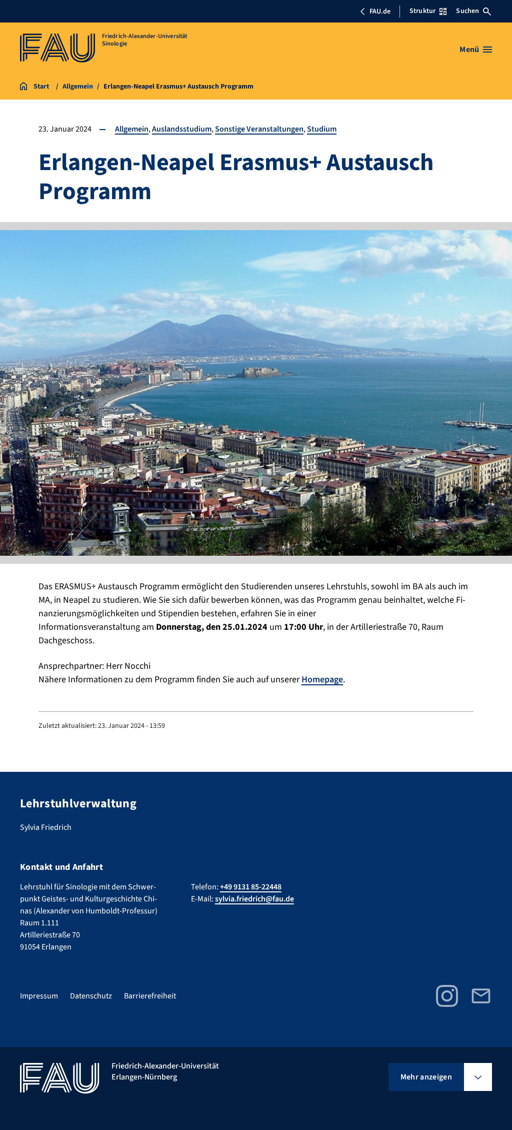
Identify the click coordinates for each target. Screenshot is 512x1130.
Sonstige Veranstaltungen (259, 129)
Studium (321, 129)
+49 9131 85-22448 (251, 886)
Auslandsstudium (182, 129)
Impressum (39, 995)
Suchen (467, 11)
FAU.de (380, 12)
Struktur (423, 11)
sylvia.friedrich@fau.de (254, 898)
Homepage (322, 679)
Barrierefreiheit (150, 995)
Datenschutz (91, 995)
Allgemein (131, 129)
